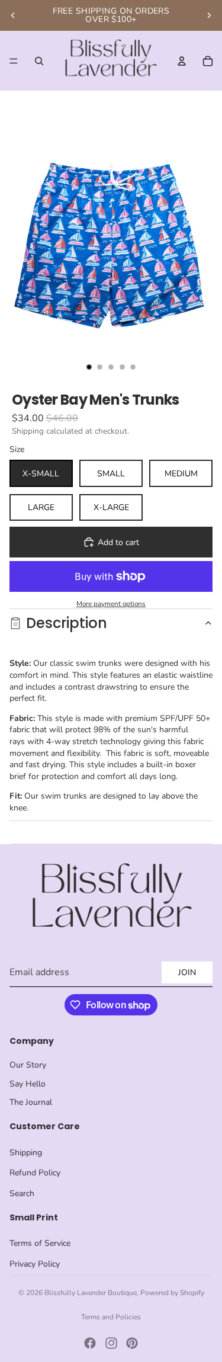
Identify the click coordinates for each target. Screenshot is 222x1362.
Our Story (27, 1065)
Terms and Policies (111, 1317)
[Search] (39, 61)
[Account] (182, 61)
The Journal (30, 1102)
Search (21, 1193)
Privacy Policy (34, 1264)
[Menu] (13, 61)
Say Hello (27, 1083)
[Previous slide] (13, 15)
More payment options (111, 603)
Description (66, 623)
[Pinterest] (132, 1343)
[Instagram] (111, 1343)
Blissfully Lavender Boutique (90, 1292)
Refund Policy (34, 1172)
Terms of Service (39, 1243)
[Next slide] (209, 15)
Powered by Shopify (172, 1292)
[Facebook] (90, 1343)
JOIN (187, 972)
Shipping (25, 1152)
